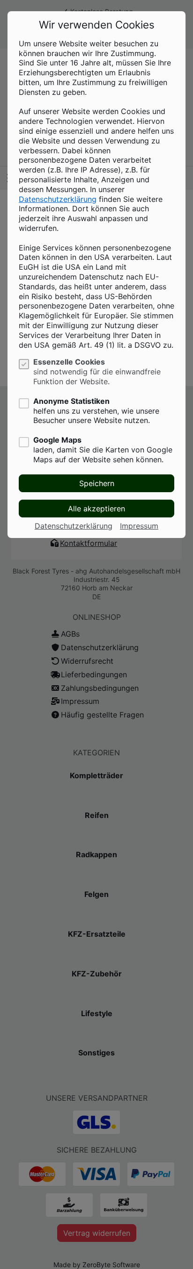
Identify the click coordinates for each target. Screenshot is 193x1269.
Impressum (139, 526)
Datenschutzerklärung (57, 199)
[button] (96, 483)
